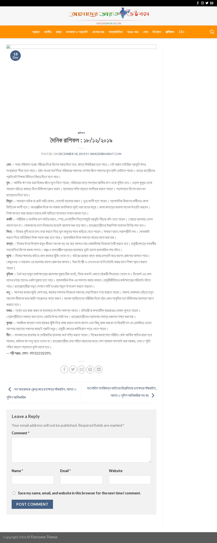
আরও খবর (132, 32)
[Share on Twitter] (73, 369)
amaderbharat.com (105, 154)
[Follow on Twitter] (207, 3)
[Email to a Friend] (81, 369)
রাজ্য (58, 32)
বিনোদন (157, 32)
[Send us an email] (211, 3)
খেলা (145, 32)
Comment (20, 433)
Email (65, 471)
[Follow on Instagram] (202, 3)
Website (115, 471)
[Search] (212, 31)
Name (17, 471)
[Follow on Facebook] (197, 3)
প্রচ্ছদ (36, 32)
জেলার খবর (98, 32)
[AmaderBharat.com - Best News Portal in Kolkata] (108, 15)
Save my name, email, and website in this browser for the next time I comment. (79, 493)
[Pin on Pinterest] (90, 369)
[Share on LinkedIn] (99, 369)
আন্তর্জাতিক (115, 32)
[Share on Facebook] (64, 369)
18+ (182, 32)
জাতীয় (47, 32)
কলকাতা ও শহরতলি (77, 32)
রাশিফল (170, 32)
